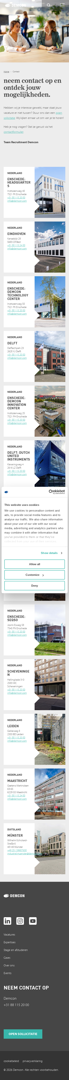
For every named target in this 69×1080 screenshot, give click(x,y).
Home (6, 71)
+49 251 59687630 (17, 850)
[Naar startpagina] (18, 895)
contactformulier (13, 132)
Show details (49, 553)
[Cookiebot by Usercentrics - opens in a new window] (49, 492)
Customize (32, 574)
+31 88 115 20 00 (16, 197)
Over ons (9, 965)
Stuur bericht (21, 207)
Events (7, 973)
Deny (34, 585)
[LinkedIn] (7, 921)
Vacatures (9, 934)
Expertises (9, 942)
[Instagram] (20, 921)
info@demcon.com (17, 201)
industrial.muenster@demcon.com (24, 853)
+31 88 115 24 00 (16, 245)
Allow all (34, 564)
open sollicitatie (23, 1034)
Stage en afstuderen (16, 950)
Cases (7, 957)
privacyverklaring (33, 1061)
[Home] (19, 5)
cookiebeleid (11, 1061)
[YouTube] (33, 921)
